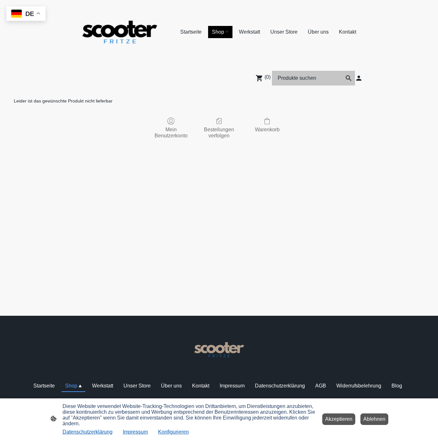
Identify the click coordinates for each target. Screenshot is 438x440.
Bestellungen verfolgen (219, 132)
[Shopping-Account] (359, 78)
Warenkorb (267, 129)
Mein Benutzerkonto (171, 132)
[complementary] (26, 14)
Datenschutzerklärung (88, 432)
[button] (348, 78)
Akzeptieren (338, 419)
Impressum (135, 432)
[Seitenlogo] (119, 32)
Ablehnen (374, 419)
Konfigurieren (173, 432)
